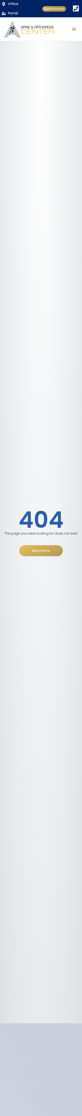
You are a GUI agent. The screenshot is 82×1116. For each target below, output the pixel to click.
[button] (74, 29)
